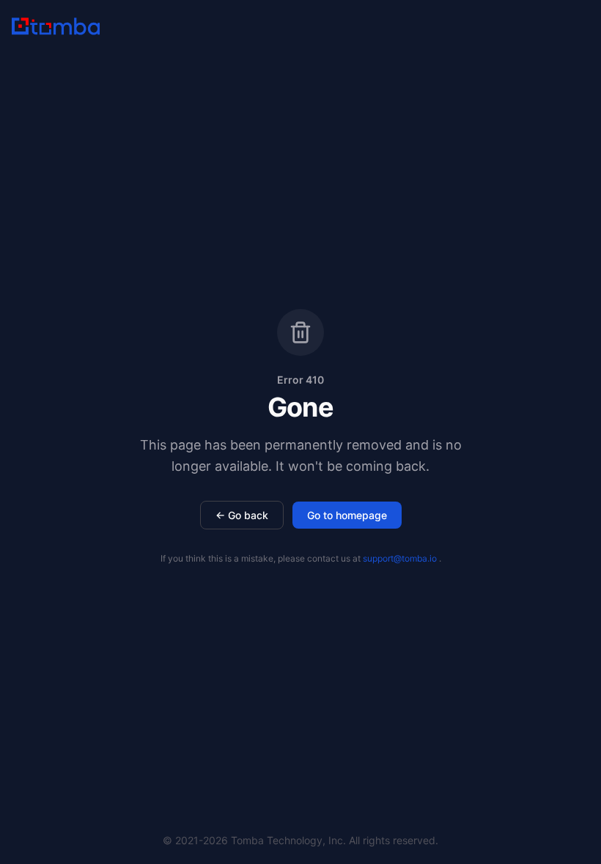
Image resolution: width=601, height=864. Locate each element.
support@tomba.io (400, 558)
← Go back (241, 515)
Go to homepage (347, 515)
